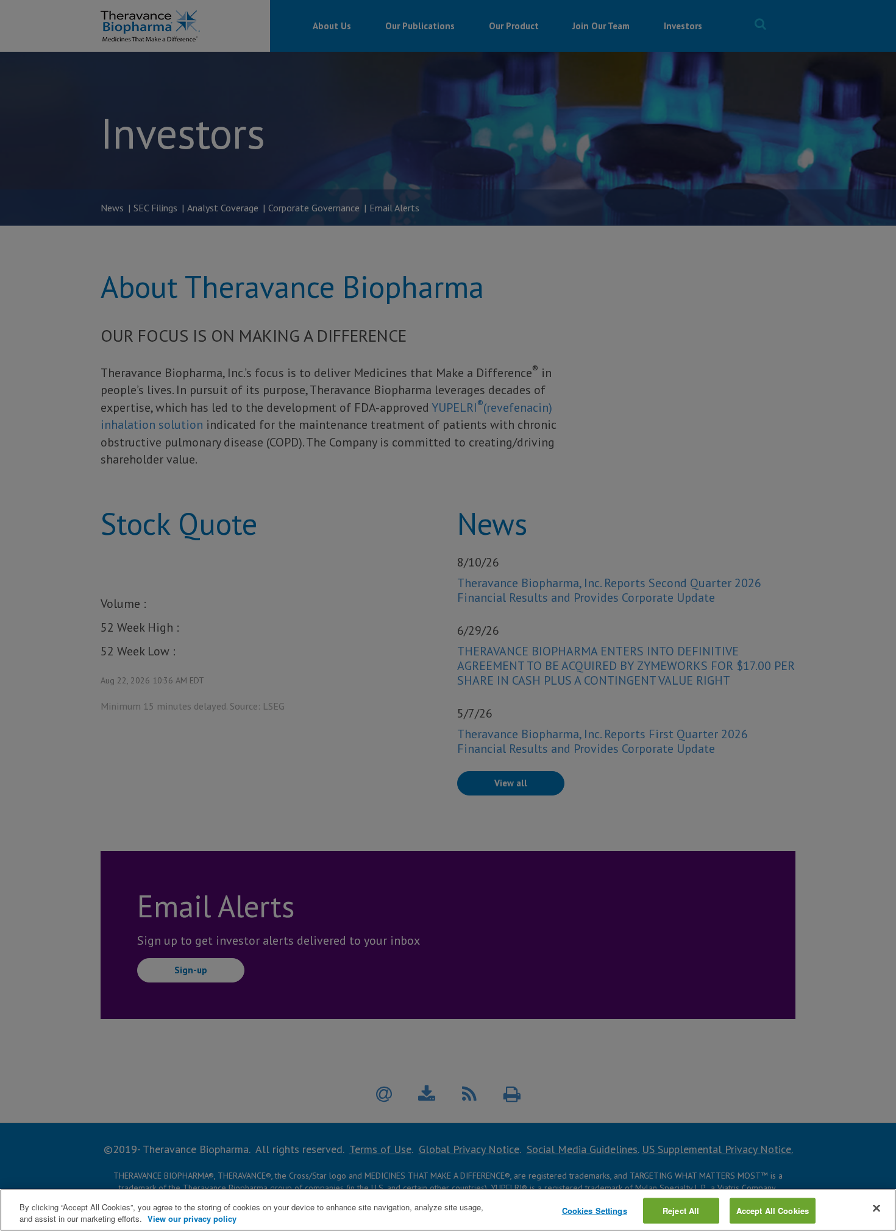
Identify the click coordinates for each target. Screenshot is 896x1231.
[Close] (876, 1208)
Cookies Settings (594, 1210)
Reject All (681, 1210)
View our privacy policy (192, 1218)
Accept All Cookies (772, 1210)
